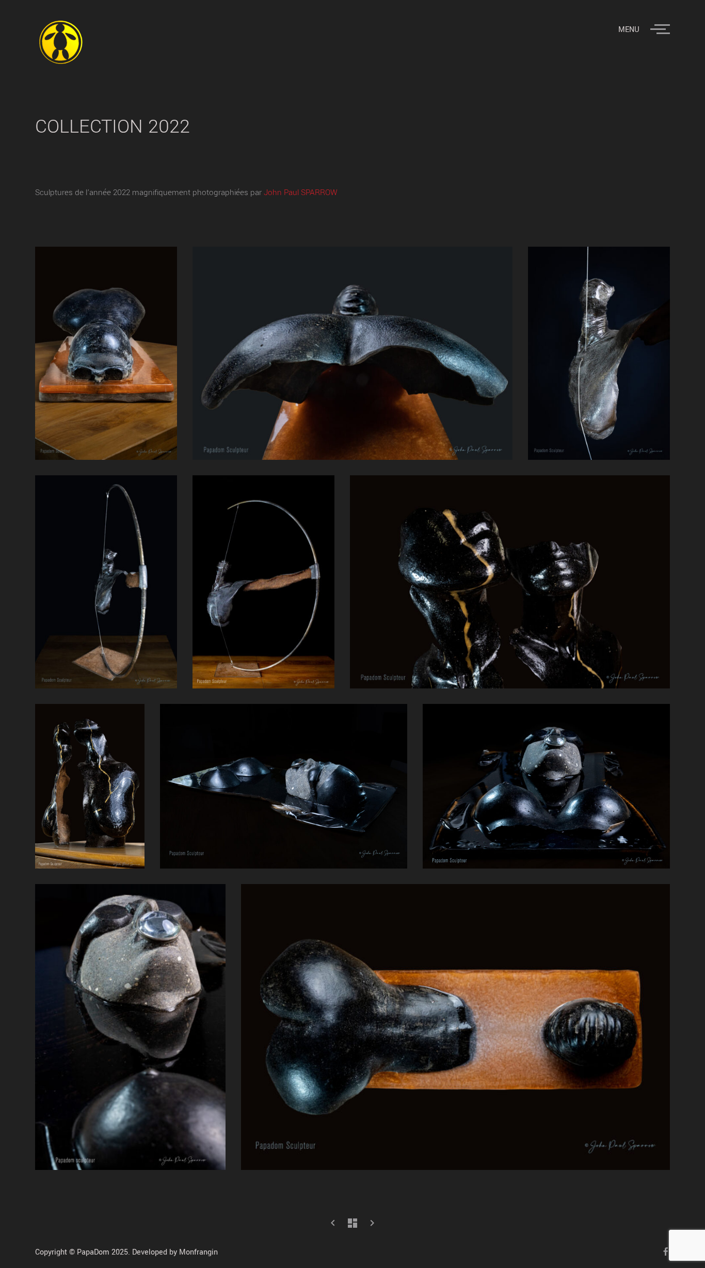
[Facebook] (662, 1251)
